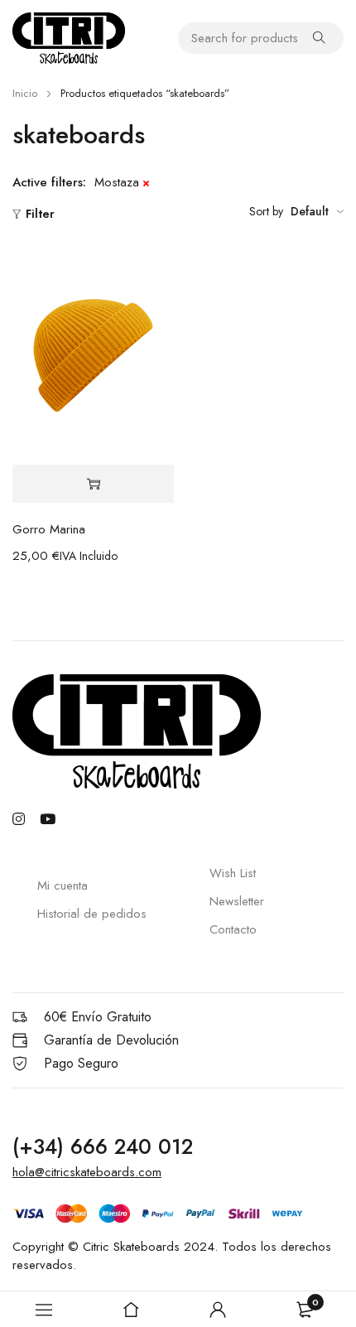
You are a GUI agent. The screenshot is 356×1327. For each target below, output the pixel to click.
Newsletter (236, 901)
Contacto (233, 929)
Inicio (24, 93)
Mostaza (116, 182)
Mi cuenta (62, 885)
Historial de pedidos (92, 914)
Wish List (232, 873)
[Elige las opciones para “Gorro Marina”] (93, 484)
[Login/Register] (217, 1309)
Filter (40, 213)
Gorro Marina (48, 529)
